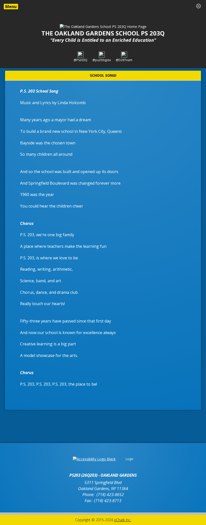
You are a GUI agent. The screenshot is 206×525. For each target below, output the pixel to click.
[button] (198, 6)
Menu (11, 6)
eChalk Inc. (122, 519)
